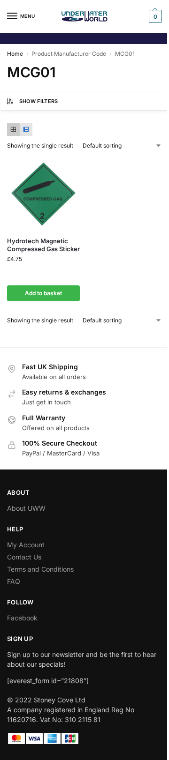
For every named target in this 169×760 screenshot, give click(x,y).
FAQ (13, 581)
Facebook (22, 618)
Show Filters (38, 101)
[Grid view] (13, 129)
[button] (154, 16)
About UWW (26, 508)
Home (15, 53)
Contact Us (24, 557)
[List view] (26, 129)
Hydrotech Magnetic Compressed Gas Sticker (43, 245)
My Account (26, 545)
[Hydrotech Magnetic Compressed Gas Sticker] (43, 193)
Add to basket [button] (43, 293)
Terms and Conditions (40, 569)
